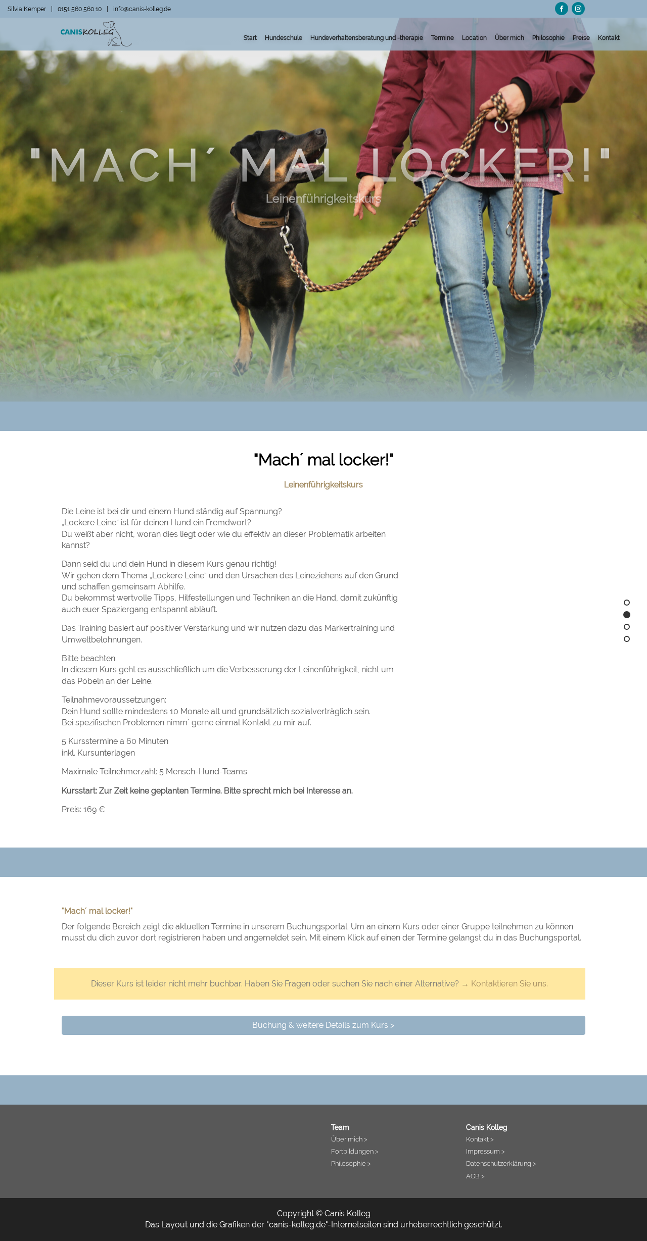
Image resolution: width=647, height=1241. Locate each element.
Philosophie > (351, 1163)
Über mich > (349, 1139)
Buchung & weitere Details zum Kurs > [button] (323, 1025)
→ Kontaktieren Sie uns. (504, 983)
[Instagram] (578, 7)
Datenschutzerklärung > (501, 1163)
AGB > (475, 1176)
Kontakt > (480, 1139)
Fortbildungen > (355, 1151)
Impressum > (485, 1151)
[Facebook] (561, 7)
